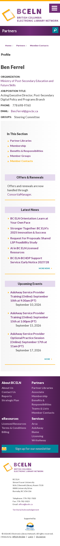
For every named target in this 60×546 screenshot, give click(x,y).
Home (8, 45)
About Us (7, 387)
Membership (18, 145)
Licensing (37, 436)
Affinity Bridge (18, 536)
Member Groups (20, 155)
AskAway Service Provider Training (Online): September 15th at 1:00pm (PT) (29, 317)
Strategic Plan (10, 400)
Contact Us (9, 391)
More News (44, 268)
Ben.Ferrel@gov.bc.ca (24, 111)
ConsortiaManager (19, 194)
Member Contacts (39, 45)
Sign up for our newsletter (33, 448)
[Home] (31, 16)
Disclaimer (41, 536)
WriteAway (39, 440)
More (47, 359)
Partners (20, 45)
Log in (30, 536)
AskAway (37, 427)
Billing (5, 431)
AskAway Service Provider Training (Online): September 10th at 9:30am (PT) (29, 296)
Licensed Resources (14, 423)
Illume (35, 431)
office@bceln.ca (25, 504)
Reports (7, 396)
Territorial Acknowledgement (26, 509)
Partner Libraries (21, 140)
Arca (35, 423)
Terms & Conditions (14, 427)
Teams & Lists (40, 408)
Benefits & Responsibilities (26, 150)
